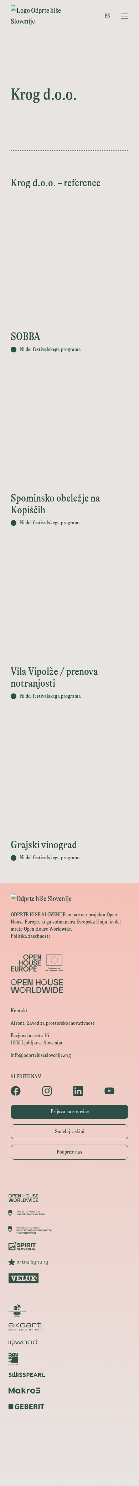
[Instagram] (54, 1091)
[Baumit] (69, 1358)
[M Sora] (69, 1294)
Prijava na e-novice (70, 1112)
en (107, 16)
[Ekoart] (69, 1326)
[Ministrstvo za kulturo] (69, 1214)
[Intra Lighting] (69, 1262)
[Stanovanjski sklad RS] (69, 1310)
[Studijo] (69, 1455)
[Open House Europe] (69, 1182)
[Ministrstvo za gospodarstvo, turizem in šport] (69, 1230)
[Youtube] (116, 1091)
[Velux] (69, 1278)
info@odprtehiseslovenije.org (41, 1055)
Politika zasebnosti (30, 936)
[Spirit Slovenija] (69, 1246)
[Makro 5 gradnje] (69, 1391)
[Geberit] (69, 1407)
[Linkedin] (85, 1091)
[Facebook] (23, 1091)
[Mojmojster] (69, 1439)
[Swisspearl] (69, 1375)
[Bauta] (69, 1423)
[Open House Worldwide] (69, 1198)
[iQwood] (69, 1342)
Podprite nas (69, 1152)
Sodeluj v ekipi (69, 1132)
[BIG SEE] (69, 1471)
